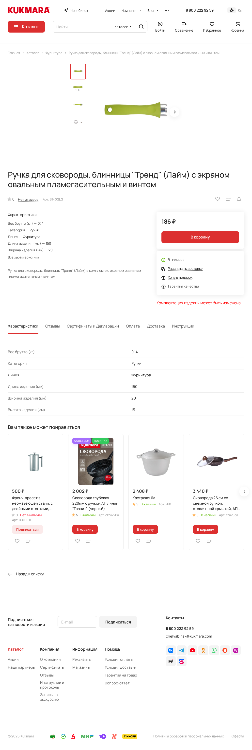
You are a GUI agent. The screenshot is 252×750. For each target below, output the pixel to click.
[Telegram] (182, 650)
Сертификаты (52, 667)
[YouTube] (192, 650)
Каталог (16, 649)
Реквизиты (81, 659)
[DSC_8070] (135, 112)
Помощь (112, 649)
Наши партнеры (21, 667)
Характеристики (23, 326)
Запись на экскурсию (49, 697)
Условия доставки (120, 667)
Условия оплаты (119, 659)
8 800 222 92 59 (200, 10)
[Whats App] (214, 650)
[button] (174, 112)
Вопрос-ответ (117, 683)
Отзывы (52, 326)
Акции (13, 659)
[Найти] (141, 27)
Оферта (238, 736)
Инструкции (183, 326)
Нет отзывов (28, 199)
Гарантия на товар (121, 675)
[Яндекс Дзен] (225, 650)
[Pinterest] (236, 650)
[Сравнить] (228, 199)
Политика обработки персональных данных (188, 736)
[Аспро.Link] (182, 661)
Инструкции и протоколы (52, 685)
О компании (50, 659)
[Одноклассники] (203, 650)
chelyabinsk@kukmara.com (189, 636)
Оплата (133, 326)
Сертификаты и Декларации (93, 326)
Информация (84, 649)
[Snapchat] (171, 661)
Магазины (81, 667)
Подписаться (118, 622)
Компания (49, 649)
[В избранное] (217, 199)
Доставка (156, 326)
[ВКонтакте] (171, 650)
